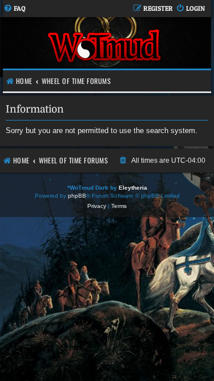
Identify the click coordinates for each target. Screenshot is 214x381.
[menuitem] (14, 9)
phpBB (77, 195)
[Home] (105, 47)
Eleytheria (133, 188)
